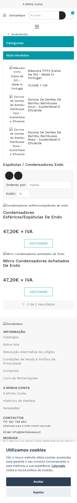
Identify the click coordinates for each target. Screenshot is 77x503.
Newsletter (11, 408)
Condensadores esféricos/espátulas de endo (32, 214)
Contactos (11, 371)
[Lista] (18, 176)
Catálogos (10, 337)
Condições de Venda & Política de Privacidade (29, 361)
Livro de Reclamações (20, 378)
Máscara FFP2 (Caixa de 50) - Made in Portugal (44, 74)
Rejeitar (38, 492)
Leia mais (58, 465)
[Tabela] (9, 176)
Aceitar (38, 481)
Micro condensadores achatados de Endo (36, 263)
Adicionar (38, 243)
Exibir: (11, 194)
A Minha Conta (33, 4)
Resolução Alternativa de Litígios (29, 352)
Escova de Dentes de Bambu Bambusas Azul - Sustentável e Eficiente (44, 104)
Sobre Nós (11, 344)
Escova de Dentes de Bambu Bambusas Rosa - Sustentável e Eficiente (44, 137)
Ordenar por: (16, 185)
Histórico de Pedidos (19, 401)
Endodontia (19, 34)
